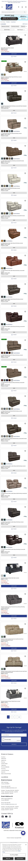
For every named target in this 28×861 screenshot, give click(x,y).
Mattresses (3, 758)
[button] (2, 7)
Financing (3, 768)
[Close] (25, 844)
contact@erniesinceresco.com (10, 787)
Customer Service (5, 770)
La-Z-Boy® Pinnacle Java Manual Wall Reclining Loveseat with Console (14, 438)
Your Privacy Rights (14, 854)
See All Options (16, 131)
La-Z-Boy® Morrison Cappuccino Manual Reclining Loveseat (12, 355)
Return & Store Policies (6, 773)
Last (19, 716)
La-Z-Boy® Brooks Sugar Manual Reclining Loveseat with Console (13, 215)
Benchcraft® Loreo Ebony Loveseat (7, 47)
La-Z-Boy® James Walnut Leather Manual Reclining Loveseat (12, 299)
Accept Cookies (20, 858)
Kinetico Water (4, 763)
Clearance (3, 765)
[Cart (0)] (25, 7)
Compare (14, 56)
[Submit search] (24, 12)
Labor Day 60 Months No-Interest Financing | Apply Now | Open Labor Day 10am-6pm (14, 2)
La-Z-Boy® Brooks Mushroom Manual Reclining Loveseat (11, 133)
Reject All (8, 858)
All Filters (8, 29)
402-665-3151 (7, 786)
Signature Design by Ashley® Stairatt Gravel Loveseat (10, 701)
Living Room (13, 21)
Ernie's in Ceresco (6, 780)
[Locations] (18, 7)
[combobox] (20, 30)
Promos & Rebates (5, 767)
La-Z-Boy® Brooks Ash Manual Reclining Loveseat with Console (12, 160)
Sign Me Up (14, 744)
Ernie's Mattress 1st (7, 796)
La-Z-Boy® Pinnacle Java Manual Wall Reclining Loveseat (11, 411)
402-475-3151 (7, 802)
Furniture (8, 21)
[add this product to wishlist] (25, 35)
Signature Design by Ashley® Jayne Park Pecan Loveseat (11, 76)
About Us (3, 772)
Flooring (3, 762)
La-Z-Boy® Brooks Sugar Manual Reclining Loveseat (10, 188)
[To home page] (9, 7)
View (14, 110)
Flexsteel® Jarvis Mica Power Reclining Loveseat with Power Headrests (14, 106)
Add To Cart (14, 53)
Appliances (3, 760)
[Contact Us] (22, 7)
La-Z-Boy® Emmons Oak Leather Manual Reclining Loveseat (12, 243)
